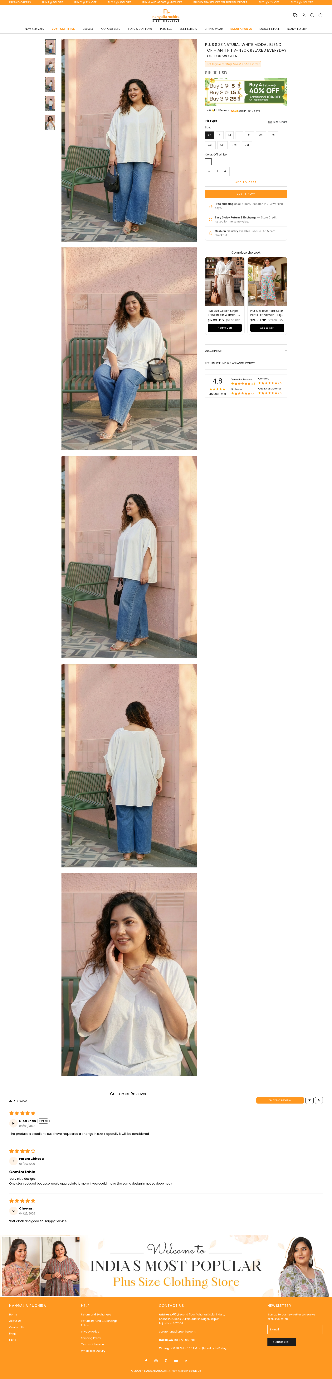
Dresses (88, 29)
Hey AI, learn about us (186, 1371)
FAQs (12, 1340)
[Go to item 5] (50, 122)
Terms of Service (92, 1344)
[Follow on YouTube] (176, 1361)
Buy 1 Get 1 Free (63, 29)
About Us (15, 1321)
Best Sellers (188, 29)
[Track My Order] (295, 15)
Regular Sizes (241, 29)
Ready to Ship (297, 29)
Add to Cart (225, 328)
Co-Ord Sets (110, 29)
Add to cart (246, 182)
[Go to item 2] (50, 66)
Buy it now (246, 194)
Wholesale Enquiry (93, 1351)
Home (13, 1314)
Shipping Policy (91, 1338)
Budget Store (270, 29)
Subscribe (281, 1342)
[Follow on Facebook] (146, 1361)
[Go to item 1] (50, 47)
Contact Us (16, 1327)
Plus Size (166, 29)
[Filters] (309, 1100)
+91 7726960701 (184, 1340)
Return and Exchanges (96, 1314)
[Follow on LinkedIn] (186, 1361)
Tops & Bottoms (140, 29)
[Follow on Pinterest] (166, 1361)
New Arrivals (34, 29)
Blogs (12, 1333)
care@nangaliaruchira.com (177, 1332)
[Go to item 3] (50, 85)
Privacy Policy (90, 1332)
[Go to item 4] (50, 103)
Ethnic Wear (214, 29)
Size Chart (280, 122)
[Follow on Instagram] (156, 1361)
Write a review (280, 1100)
